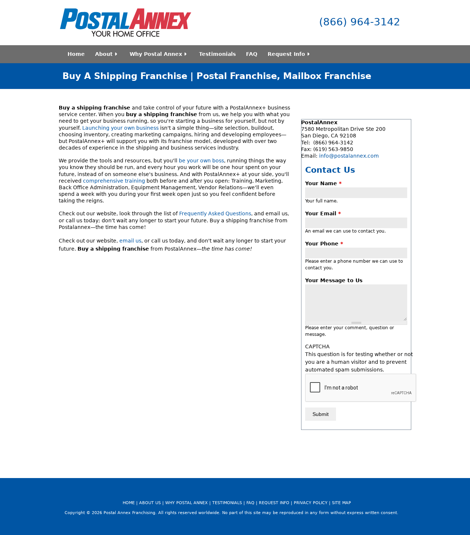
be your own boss (201, 161)
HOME (129, 502)
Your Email (323, 213)
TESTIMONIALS (227, 502)
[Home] (125, 23)
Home (76, 54)
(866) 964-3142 (359, 22)
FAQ (251, 54)
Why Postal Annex (156, 54)
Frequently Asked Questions (215, 213)
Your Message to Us (333, 280)
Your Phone (324, 244)
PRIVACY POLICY (311, 502)
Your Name (323, 183)
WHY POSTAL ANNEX (186, 502)
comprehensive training (114, 181)
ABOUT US (150, 502)
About (104, 54)
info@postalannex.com (349, 156)
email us (130, 241)
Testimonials (217, 54)
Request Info (286, 54)
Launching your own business (120, 128)
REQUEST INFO (274, 502)
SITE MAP (341, 502)
